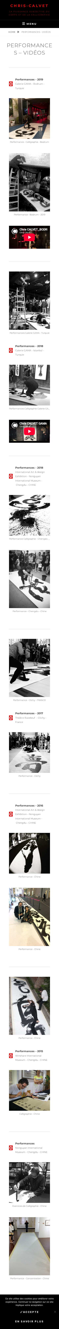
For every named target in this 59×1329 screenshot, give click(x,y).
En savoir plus (29, 1321)
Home (12, 32)
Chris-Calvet (29, 6)
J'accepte (29, 1312)
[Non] (55, 1311)
